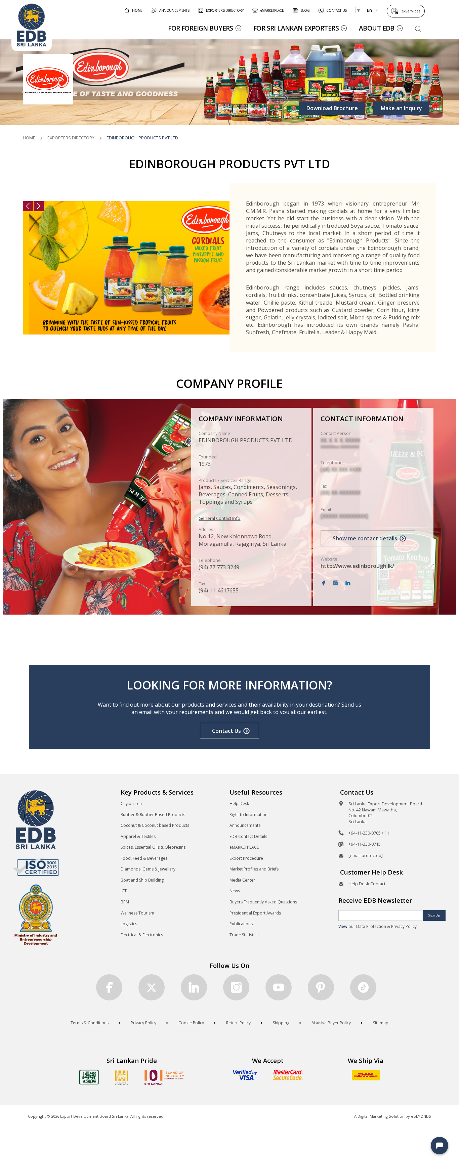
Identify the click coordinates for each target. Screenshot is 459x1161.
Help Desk (239, 803)
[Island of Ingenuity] (164, 1077)
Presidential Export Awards (255, 913)
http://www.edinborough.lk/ (357, 566)
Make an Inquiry (401, 108)
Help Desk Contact (366, 884)
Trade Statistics (244, 935)
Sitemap (380, 1023)
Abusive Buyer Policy (331, 1023)
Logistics (129, 924)
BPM (125, 902)
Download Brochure (332, 108)
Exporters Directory (70, 138)
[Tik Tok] (363, 987)
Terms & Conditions (90, 1023)
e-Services (411, 10)
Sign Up (434, 915)
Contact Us (226, 730)
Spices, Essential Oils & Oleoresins (153, 847)
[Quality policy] (35, 867)
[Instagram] (335, 583)
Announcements (245, 825)
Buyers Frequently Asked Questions (263, 902)
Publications (241, 924)
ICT (124, 891)
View (342, 926)
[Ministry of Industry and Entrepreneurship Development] (35, 914)
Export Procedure (246, 858)
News (235, 891)
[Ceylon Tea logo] (89, 1077)
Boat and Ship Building (142, 880)
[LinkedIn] (347, 583)
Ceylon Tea (131, 803)
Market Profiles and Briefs (254, 869)
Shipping (281, 1023)
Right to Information (248, 814)
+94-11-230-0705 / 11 (368, 833)
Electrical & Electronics (142, 935)
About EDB (376, 28)
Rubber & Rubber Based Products (153, 814)
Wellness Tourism (137, 913)
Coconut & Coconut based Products (155, 825)
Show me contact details (365, 538)
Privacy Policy (143, 1023)
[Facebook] (323, 583)
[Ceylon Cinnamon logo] (121, 1077)
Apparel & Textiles (138, 836)
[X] (151, 987)
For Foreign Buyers (200, 28)
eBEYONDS (421, 1116)
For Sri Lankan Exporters (296, 28)
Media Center (242, 880)
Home (29, 138)
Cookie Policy (191, 1023)
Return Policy (238, 1023)
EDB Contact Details (248, 836)
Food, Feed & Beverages (144, 858)
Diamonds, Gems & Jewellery (148, 869)
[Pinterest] (321, 987)
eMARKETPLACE (244, 847)
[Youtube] (278, 987)
